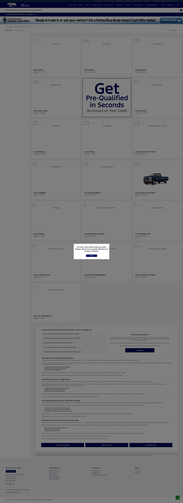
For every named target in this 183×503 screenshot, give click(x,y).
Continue (91, 255)
